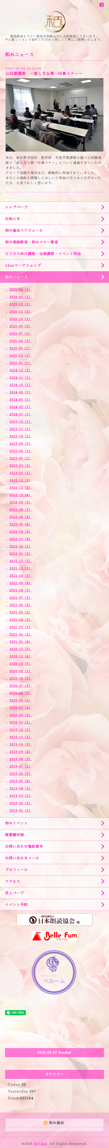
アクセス (12, 881)
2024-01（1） (20, 414)
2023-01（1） (20, 473)
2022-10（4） (20, 495)
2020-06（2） (20, 693)
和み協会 (40, 1143)
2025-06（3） (20, 341)
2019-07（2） (20, 766)
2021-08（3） (20, 590)
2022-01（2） (20, 553)
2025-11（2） (20, 311)
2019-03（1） (20, 795)
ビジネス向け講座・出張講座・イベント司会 (43, 254)
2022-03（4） (20, 539)
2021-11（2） (20, 568)
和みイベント (16, 823)
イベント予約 (16, 904)
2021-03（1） (20, 627)
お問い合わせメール (22, 858)
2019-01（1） (20, 810)
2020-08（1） (20, 678)
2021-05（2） (20, 612)
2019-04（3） (20, 788)
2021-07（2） (20, 597)
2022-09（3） (20, 502)
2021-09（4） (20, 583)
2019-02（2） (20, 803)
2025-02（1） (20, 355)
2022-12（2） (20, 480)
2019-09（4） (20, 751)
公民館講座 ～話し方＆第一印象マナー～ (44, 73)
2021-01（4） (20, 641)
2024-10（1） (20, 385)
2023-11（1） (20, 429)
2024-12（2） (20, 370)
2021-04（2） (20, 619)
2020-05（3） (20, 700)
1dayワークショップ (23, 265)
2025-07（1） (20, 333)
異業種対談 (14, 835)
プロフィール (16, 869)
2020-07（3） (20, 685)
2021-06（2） (20, 605)
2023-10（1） (20, 436)
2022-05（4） (20, 524)
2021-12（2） (20, 561)
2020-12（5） (20, 649)
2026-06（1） (20, 289)
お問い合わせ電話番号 (24, 846)
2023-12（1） (20, 421)
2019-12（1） (20, 729)
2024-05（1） (20, 399)
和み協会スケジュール (24, 230)
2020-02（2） (20, 715)
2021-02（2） (20, 634)
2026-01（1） (20, 297)
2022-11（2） (20, 487)
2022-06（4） (20, 517)
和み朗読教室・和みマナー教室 (31, 242)
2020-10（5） (20, 663)
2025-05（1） (20, 348)
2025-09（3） (20, 326)
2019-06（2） (20, 773)
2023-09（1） (20, 443)
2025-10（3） (20, 319)
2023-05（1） (20, 458)
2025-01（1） (20, 363)
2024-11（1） (20, 377)
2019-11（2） (20, 737)
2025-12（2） (20, 304)
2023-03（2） (20, 465)
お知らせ (12, 219)
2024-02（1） (20, 407)
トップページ (16, 207)
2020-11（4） (20, 656)
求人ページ (14, 893)
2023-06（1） (20, 451)
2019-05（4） (20, 781)
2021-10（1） (20, 575)
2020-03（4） (20, 707)
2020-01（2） (20, 722)
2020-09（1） (20, 671)
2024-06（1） (20, 392)
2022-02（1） (20, 546)
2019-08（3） (20, 759)
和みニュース (16, 277)
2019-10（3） (20, 744)
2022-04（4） (20, 531)
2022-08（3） (20, 509)
